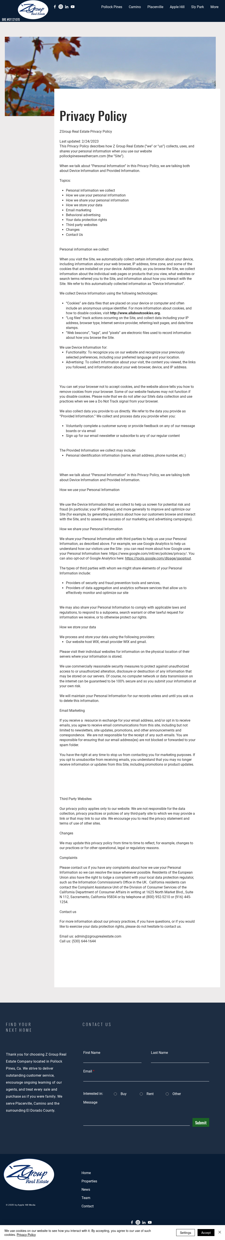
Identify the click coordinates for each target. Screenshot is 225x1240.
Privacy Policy (26, 1234)
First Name (91, 1053)
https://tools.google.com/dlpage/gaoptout (158, 558)
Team (86, 1198)
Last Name (159, 1053)
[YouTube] (72, 6)
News (86, 1189)
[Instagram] (60, 6)
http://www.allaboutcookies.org (135, 313)
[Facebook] (55, 6)
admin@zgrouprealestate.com (98, 936)
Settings (185, 1232)
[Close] (219, 1232)
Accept (206, 1232)
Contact (88, 1206)
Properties (89, 1181)
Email (87, 1071)
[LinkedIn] (66, 6)
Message (90, 1102)
